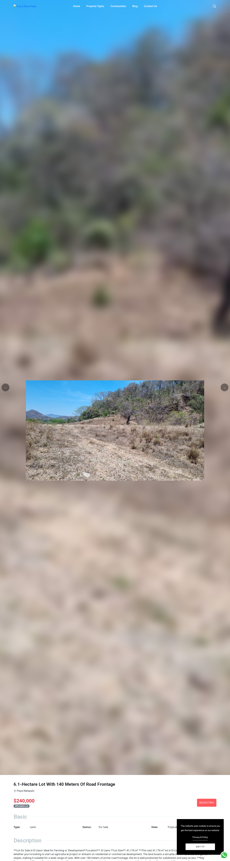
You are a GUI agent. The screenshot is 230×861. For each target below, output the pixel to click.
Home (76, 6)
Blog (135, 6)
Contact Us (150, 6)
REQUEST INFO (206, 802)
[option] (115, 430)
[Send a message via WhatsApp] (224, 855)
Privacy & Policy (200, 837)
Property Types (95, 6)
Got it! (200, 847)
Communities (118, 6)
